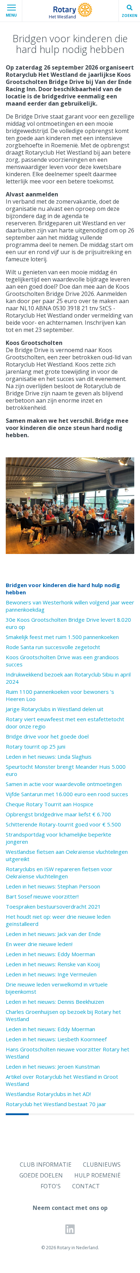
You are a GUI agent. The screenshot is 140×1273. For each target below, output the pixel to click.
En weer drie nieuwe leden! (39, 944)
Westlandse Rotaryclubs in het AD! (48, 1093)
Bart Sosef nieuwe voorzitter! (42, 896)
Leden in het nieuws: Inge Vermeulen (51, 974)
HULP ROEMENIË (97, 1175)
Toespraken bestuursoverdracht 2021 (53, 906)
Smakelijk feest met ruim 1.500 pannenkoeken (62, 636)
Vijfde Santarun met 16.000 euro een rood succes (67, 794)
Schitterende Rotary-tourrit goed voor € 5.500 (63, 824)
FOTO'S (51, 1186)
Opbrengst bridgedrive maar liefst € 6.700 (58, 814)
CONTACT (86, 1186)
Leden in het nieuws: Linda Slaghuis (49, 756)
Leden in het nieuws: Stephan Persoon (53, 886)
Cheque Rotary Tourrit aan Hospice (49, 804)
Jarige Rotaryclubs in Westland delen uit (54, 709)
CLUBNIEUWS (102, 1164)
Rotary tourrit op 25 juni (35, 746)
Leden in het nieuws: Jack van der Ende (53, 933)
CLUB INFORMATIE (45, 1164)
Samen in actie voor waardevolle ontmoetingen (64, 784)
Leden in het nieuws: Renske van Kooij (53, 964)
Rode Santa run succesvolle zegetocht (53, 647)
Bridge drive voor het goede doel (47, 736)
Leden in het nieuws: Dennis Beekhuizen (55, 1001)
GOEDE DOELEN (41, 1175)
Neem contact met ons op (70, 1208)
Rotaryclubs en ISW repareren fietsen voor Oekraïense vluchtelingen (59, 872)
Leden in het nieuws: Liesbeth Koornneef (56, 1039)
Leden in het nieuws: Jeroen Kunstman (53, 1066)
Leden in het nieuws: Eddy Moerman (50, 954)
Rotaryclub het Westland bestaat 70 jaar (56, 1104)
